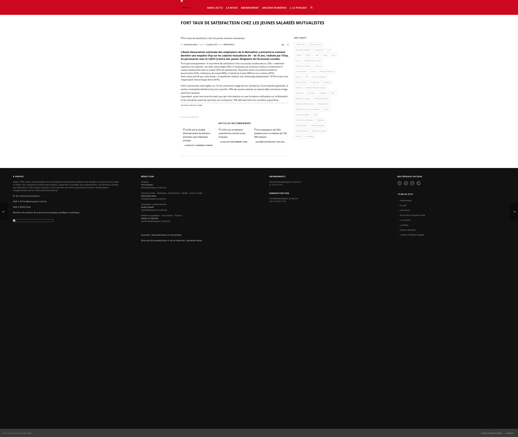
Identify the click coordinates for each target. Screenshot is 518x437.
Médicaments (323, 104)
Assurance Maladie (303, 50)
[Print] (283, 44)
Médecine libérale (322, 98)
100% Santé (300, 44)
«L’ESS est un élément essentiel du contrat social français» (235, 142)
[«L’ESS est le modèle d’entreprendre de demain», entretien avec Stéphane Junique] (199, 135)
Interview (311, 93)
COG (297, 61)
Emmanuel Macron (327, 71)
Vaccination (309, 136)
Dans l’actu (215, 7)
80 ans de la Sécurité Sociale (412, 215)
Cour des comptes (303, 66)
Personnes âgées (302, 115)
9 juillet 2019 (212, 44)
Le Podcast (299, 7)
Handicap (327, 82)
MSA (333, 93)
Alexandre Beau (190, 44)
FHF (306, 77)
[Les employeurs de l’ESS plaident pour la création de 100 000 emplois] (270, 133)
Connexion (509, 433)
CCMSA (298, 55)
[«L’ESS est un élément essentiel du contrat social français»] (235, 133)
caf (328, 50)
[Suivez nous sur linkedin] (399, 183)
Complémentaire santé (312, 61)
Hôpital (298, 88)
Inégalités (323, 93)
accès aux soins (315, 44)
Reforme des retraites (304, 120)
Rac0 (315, 115)
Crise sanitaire (301, 71)
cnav (333, 55)
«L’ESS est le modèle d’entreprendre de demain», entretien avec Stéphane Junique (200, 145)
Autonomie (319, 50)
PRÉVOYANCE (228, 44)
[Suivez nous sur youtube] (412, 183)
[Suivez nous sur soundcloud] (418, 183)
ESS (197, 117)
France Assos (301, 82)
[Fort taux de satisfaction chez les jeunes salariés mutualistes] (235, 38)
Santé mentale (301, 125)
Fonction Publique (319, 77)
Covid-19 (318, 66)
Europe (298, 77)
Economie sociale (188, 117)
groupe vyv (314, 82)
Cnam (325, 55)
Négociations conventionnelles (308, 109)
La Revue (232, 7)
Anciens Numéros (274, 7)
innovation (300, 93)
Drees (313, 71)
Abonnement (250, 7)
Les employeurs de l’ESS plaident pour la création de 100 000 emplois (271, 142)
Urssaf (298, 136)
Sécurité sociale (302, 131)
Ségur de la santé (319, 131)
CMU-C (308, 55)
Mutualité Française (303, 98)
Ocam (326, 109)
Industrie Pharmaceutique (315, 88)
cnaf (317, 55)
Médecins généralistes (304, 104)
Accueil (403, 205)
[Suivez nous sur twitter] (406, 183)
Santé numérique (317, 125)
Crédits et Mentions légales (412, 234)
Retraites (320, 120)
